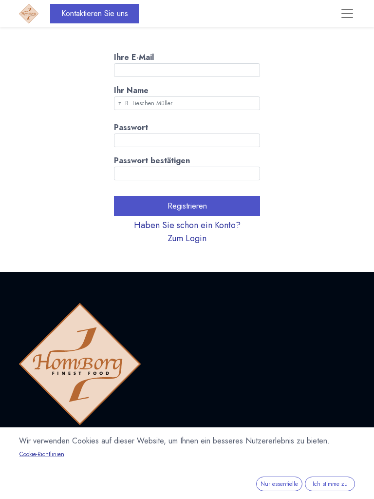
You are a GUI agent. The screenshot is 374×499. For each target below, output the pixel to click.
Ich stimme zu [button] (330, 484)
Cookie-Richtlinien (41, 454)
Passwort (131, 127)
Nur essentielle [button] (279, 484)
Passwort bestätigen (152, 160)
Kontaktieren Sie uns (94, 13)
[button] (187, 232)
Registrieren (187, 205)
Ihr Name (131, 90)
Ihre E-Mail (134, 57)
